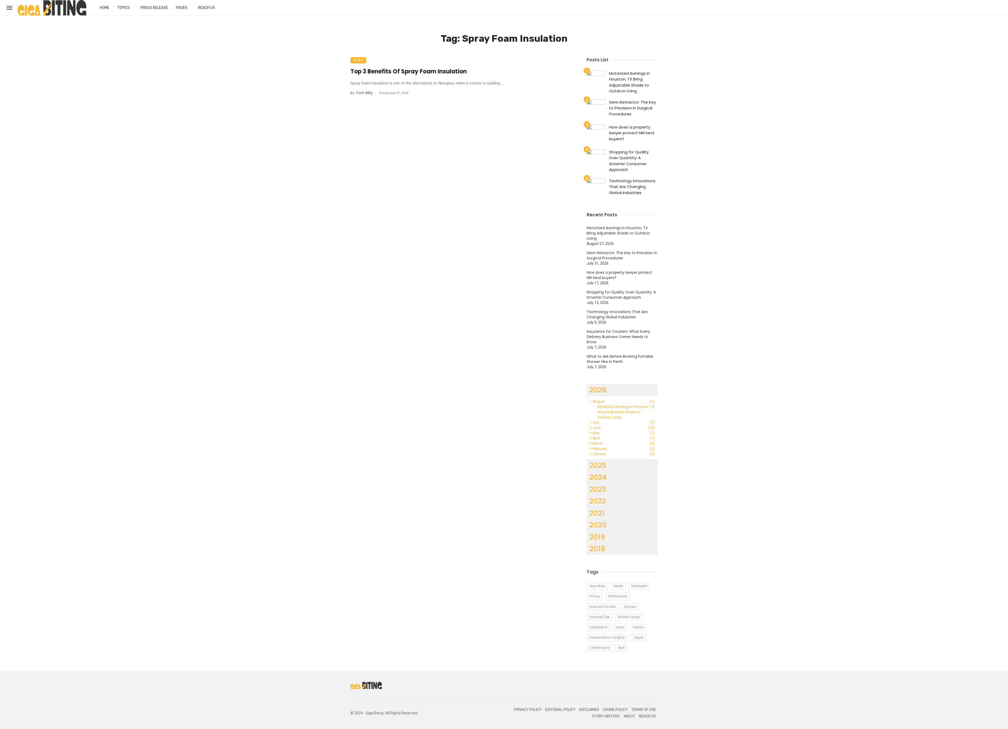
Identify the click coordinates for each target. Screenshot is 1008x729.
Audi (621, 648)
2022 (597, 501)
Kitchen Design (629, 617)
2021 (597, 513)
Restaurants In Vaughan (607, 637)
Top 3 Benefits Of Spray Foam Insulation (408, 71)
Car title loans (600, 648)
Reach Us (206, 8)
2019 (597, 537)
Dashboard (639, 586)
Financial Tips (600, 617)
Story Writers (606, 716)
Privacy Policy (528, 709)
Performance (617, 596)
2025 (597, 465)
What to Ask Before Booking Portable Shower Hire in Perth (620, 359)
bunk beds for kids (603, 607)
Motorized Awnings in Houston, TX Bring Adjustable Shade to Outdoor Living (629, 82)
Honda (618, 586)
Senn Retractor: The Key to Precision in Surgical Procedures (632, 108)
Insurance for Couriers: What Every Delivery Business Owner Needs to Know (618, 337)
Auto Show (597, 586)
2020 (598, 525)
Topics (123, 8)
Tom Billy (364, 92)
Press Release (154, 8)
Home (104, 8)
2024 (598, 477)
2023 (597, 489)
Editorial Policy (560, 709)
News (358, 60)
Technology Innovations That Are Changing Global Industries (632, 186)
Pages (181, 8)
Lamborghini (598, 627)
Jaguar (638, 637)
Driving (595, 596)
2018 (597, 549)
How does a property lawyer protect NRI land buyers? (631, 133)
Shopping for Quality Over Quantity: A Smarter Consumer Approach (629, 161)
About (629, 716)
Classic (638, 627)
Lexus (620, 627)
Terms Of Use (643, 709)
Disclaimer (589, 709)
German (630, 607)
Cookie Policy (615, 709)
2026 (598, 390)
